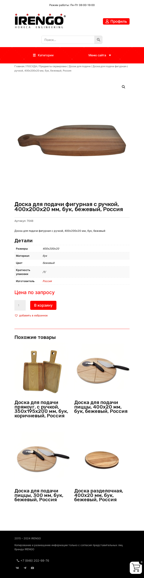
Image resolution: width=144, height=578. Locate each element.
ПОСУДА (31, 66)
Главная (19, 66)
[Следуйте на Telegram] (25, 568)
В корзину (43, 305)
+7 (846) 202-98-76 (34, 560)
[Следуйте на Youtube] (32, 568)
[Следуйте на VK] (17, 568)
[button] (46, 55)
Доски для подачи (80, 66)
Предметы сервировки (53, 66)
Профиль (118, 21)
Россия (47, 281)
